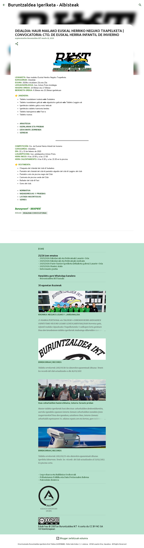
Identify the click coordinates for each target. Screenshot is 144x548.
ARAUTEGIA (25, 124)
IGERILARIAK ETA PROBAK (32, 127)
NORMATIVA (25, 190)
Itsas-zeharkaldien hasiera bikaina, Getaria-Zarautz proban (65, 403)
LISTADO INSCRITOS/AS (30, 197)
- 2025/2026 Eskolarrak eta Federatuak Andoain (61, 261)
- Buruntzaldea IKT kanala (51, 278)
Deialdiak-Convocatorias (35, 213)
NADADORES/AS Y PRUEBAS (33, 194)
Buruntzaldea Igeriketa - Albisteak (43, 4)
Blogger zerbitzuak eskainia (73, 538)
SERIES (23, 200)
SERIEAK (24, 133)
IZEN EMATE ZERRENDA (30, 130)
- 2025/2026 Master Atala (50, 266)
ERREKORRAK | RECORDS (49, 362)
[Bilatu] (140, 5)
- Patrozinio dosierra (48, 480)
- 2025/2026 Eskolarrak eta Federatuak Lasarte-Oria (63, 258)
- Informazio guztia (48, 269)
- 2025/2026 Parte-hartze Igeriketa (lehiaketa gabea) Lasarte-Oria (70, 263)
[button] (16, 44)
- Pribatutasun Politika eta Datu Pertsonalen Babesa (63, 477)
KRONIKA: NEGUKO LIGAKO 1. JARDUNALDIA (59, 314)
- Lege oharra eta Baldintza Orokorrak (57, 474)
